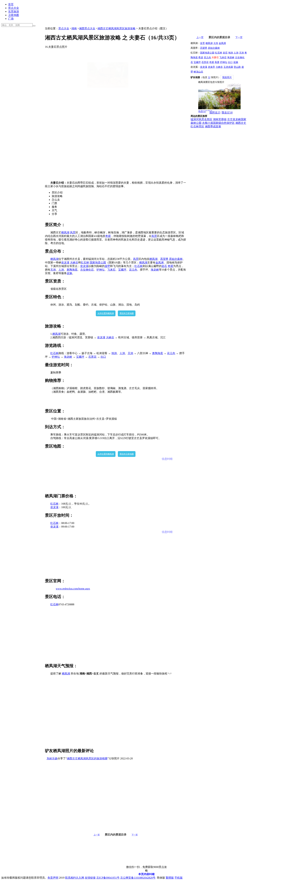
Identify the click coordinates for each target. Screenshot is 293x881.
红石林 (85, 262)
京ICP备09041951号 (108, 877)
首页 (11, 4)
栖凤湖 (65, 232)
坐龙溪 (65, 262)
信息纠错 (167, 458)
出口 (103, 356)
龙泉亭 (211, 67)
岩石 (164, 266)
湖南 (74, 28)
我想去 (214, 112)
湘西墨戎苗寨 (213, 126)
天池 (53, 269)
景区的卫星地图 (127, 313)
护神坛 (100, 269)
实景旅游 (13, 11)
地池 (114, 353)
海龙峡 (155, 269)
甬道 (200, 57)
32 (209, 77)
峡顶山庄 (198, 71)
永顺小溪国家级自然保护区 (218, 122)
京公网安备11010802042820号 (137, 877)
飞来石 (111, 269)
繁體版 (170, 877)
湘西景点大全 (87, 28)
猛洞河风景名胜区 (201, 119)
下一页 (135, 835)
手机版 (178, 877)
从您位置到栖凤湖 (105, 313)
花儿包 (133, 269)
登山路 (237, 67)
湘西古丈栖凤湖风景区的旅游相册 (87, 758)
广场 (11, 18)
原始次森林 (176, 258)
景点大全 (13, 7)
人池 (61, 269)
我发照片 (227, 77)
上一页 (97, 835)
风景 (72, 232)
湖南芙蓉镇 (220, 119)
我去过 (227, 112)
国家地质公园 (98, 262)
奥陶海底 (72, 269)
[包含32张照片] (219, 96)
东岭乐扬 (52, 758)
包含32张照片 (205, 111)
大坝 (215, 43)
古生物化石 (87, 269)
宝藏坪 (122, 269)
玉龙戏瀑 (228, 67)
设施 (69, 273)
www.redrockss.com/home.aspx (73, 588)
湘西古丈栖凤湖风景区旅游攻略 (116, 28)
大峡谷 (74, 262)
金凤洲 (159, 262)
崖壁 (107, 266)
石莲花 (92, 356)
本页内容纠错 (146, 874)
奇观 (108, 236)
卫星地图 (13, 15)
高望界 (164, 258)
